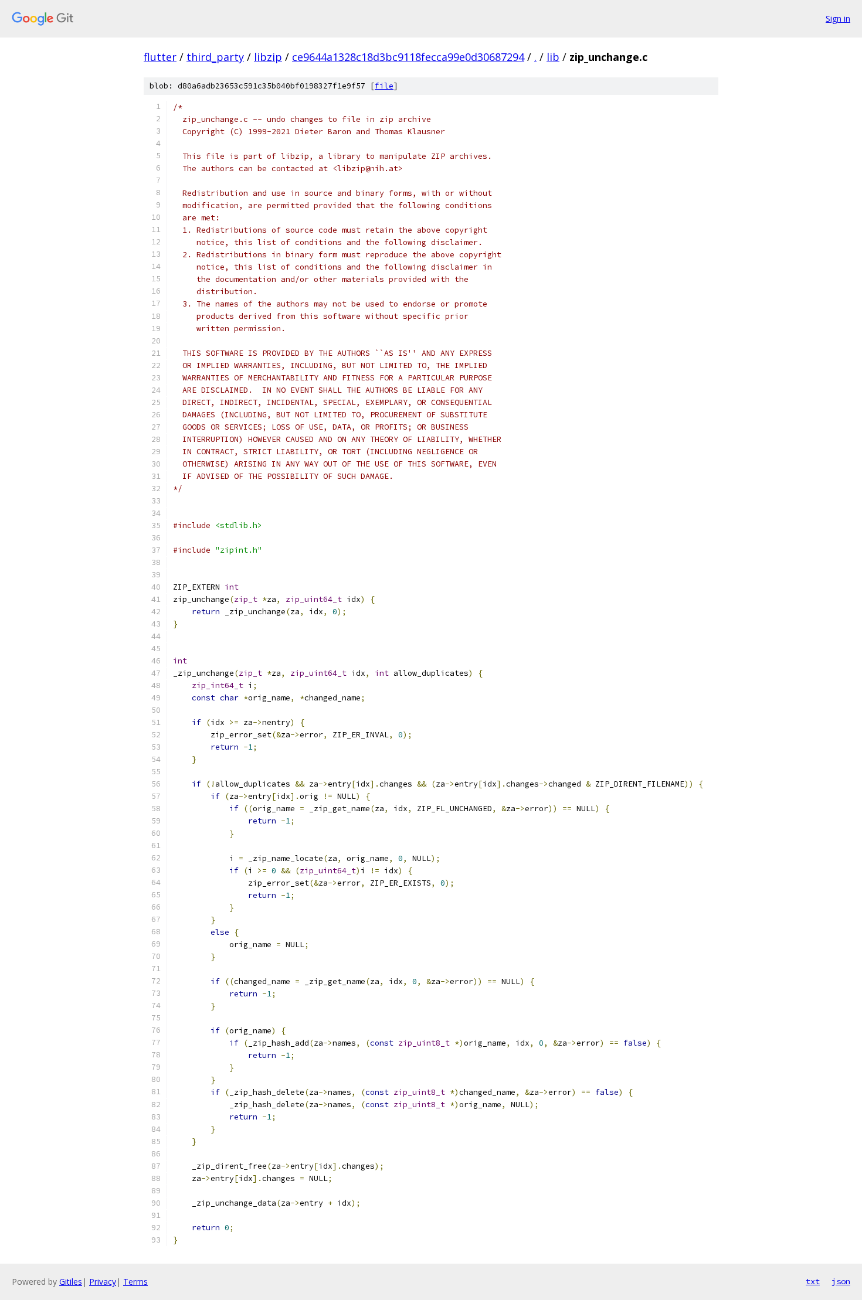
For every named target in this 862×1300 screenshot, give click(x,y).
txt (813, 1281)
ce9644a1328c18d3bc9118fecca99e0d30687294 (408, 57)
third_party (215, 57)
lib (553, 57)
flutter (160, 57)
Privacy (102, 1281)
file (384, 86)
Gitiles (70, 1281)
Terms (135, 1281)
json (841, 1281)
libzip (268, 57)
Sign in (838, 18)
